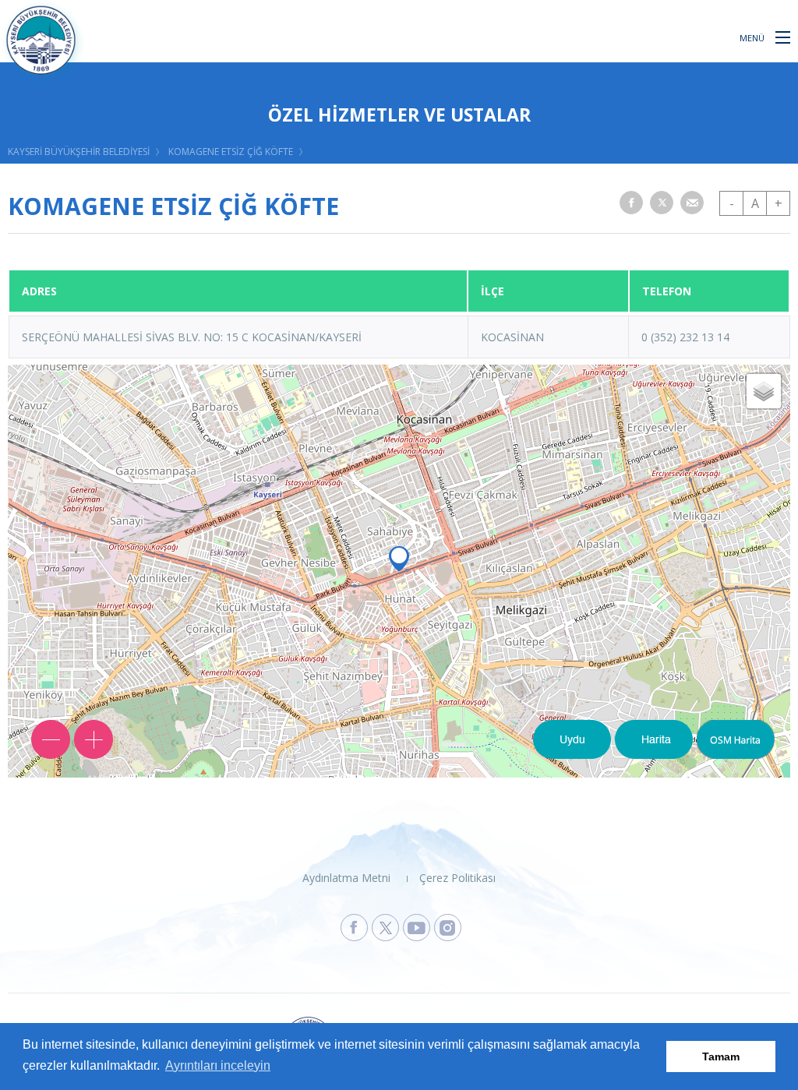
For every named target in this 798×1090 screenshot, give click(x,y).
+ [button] (778, 203)
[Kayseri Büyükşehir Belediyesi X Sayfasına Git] (385, 927)
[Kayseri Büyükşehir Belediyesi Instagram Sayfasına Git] (447, 927)
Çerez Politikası (457, 877)
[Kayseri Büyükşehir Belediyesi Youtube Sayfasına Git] (416, 927)
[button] (782, 36)
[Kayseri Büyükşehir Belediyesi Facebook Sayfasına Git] (354, 927)
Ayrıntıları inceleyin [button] (217, 1065)
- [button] (731, 203)
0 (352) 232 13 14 (685, 337)
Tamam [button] (721, 1056)
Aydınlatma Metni (346, 877)
